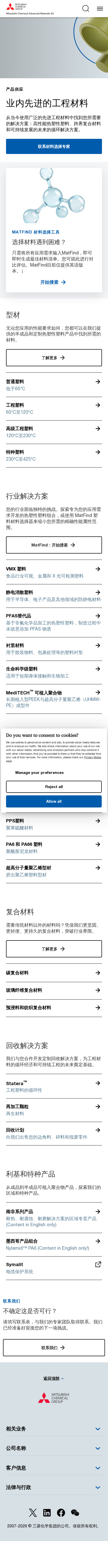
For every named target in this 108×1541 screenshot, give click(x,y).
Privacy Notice (92, 757)
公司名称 (16, 1448)
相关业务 (16, 1428)
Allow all (54, 801)
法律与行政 (18, 1487)
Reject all (54, 786)
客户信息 (16, 1468)
